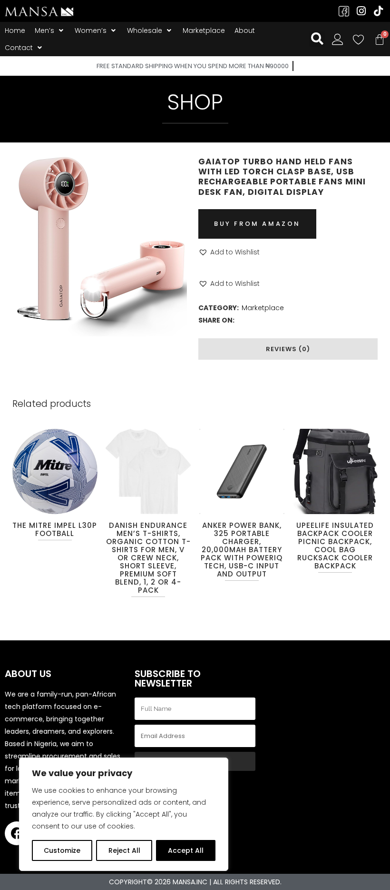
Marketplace (263, 308)
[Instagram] (361, 11)
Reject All (124, 850)
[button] (229, 252)
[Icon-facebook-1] (344, 11)
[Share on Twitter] (253, 320)
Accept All (186, 850)
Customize (62, 850)
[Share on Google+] (264, 320)
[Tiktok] (378, 11)
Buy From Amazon (257, 223)
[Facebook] (17, 833)
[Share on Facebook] (241, 320)
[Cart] (379, 39)
